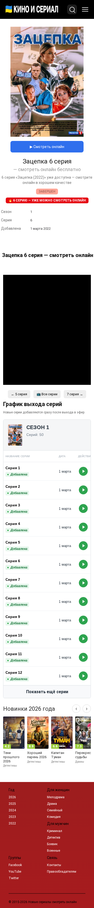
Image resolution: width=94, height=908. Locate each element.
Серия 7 (12, 579)
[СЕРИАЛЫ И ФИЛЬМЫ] (31, 9)
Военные (53, 850)
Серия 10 (13, 635)
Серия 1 (12, 468)
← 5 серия (19, 394)
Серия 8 (12, 598)
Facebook (15, 865)
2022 (12, 823)
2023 (12, 817)
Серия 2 (12, 486)
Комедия (54, 817)
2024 (12, 810)
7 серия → (75, 394)
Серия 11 (13, 654)
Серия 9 (12, 617)
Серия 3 (12, 505)
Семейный (54, 810)
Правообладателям (61, 871)
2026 (12, 797)
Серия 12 (13, 672)
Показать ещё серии (47, 691)
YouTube (15, 871)
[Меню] (85, 9)
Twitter (14, 878)
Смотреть (83, 471)
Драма (52, 804)
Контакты (54, 865)
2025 (12, 804)
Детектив (53, 837)
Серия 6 (12, 561)
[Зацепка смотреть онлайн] (47, 135)
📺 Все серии (47, 394)
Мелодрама (55, 797)
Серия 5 (12, 542)
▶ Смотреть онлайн (47, 147)
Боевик (52, 844)
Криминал (54, 831)
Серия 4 (12, 524)
